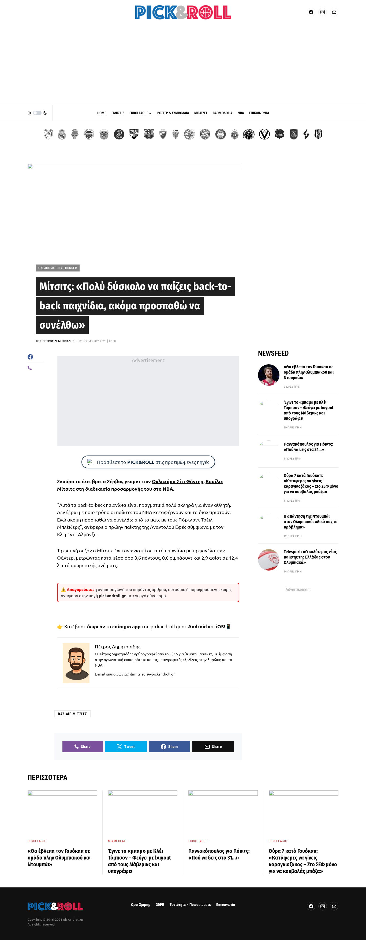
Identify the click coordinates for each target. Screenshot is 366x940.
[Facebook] (311, 12)
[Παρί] (249, 134)
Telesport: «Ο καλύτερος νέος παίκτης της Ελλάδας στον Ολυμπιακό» (310, 557)
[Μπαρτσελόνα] (149, 134)
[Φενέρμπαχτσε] (89, 134)
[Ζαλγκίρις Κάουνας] (134, 134)
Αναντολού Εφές (168, 527)
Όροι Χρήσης (140, 904)
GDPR (160, 904)
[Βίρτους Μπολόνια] (264, 134)
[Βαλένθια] (75, 134)
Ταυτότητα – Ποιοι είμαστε (190, 904)
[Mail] (334, 12)
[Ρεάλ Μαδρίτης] (62, 134)
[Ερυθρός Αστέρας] (163, 134)
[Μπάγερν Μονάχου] (205, 134)
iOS (220, 626)
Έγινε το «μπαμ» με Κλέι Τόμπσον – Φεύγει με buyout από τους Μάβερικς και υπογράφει (309, 410)
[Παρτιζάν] (234, 134)
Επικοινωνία (225, 904)
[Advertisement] (183, 64)
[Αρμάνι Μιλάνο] (220, 134)
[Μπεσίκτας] (318, 134)
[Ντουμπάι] (175, 134)
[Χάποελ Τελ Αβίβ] (119, 134)
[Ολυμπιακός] (48, 134)
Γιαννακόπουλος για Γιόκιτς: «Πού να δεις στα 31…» (308, 447)
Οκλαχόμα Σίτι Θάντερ (177, 481)
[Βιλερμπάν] (306, 134)
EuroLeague (37, 841)
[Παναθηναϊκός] (104, 134)
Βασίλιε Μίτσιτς (72, 714)
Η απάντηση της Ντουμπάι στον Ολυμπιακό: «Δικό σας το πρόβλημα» (311, 522)
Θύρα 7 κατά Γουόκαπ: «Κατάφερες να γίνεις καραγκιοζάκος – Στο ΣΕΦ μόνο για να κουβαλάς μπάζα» (311, 483)
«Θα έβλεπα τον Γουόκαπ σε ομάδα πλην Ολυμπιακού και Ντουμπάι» (309, 372)
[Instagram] (322, 12)
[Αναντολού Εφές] (294, 134)
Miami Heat (116, 841)
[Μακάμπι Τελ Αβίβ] (189, 134)
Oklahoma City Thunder (57, 268)
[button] (37, 113)
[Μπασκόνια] (279, 134)
